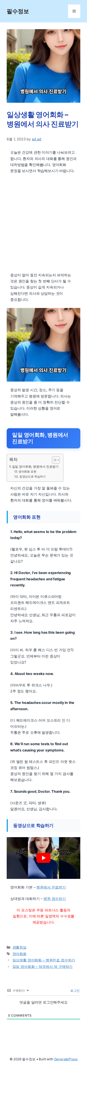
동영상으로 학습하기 (32, 476)
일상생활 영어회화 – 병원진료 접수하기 (43, 960)
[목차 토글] (54, 460)
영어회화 (19, 954)
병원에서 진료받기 (51, 887)
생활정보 (19, 947)
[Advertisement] (43, 223)
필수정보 (18, 11)
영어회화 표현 (27, 471)
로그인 (75, 990)
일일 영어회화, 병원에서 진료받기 (35, 466)
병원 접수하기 (55, 898)
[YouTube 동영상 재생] (43, 858)
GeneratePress (66, 1059)
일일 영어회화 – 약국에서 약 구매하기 (42, 966)
